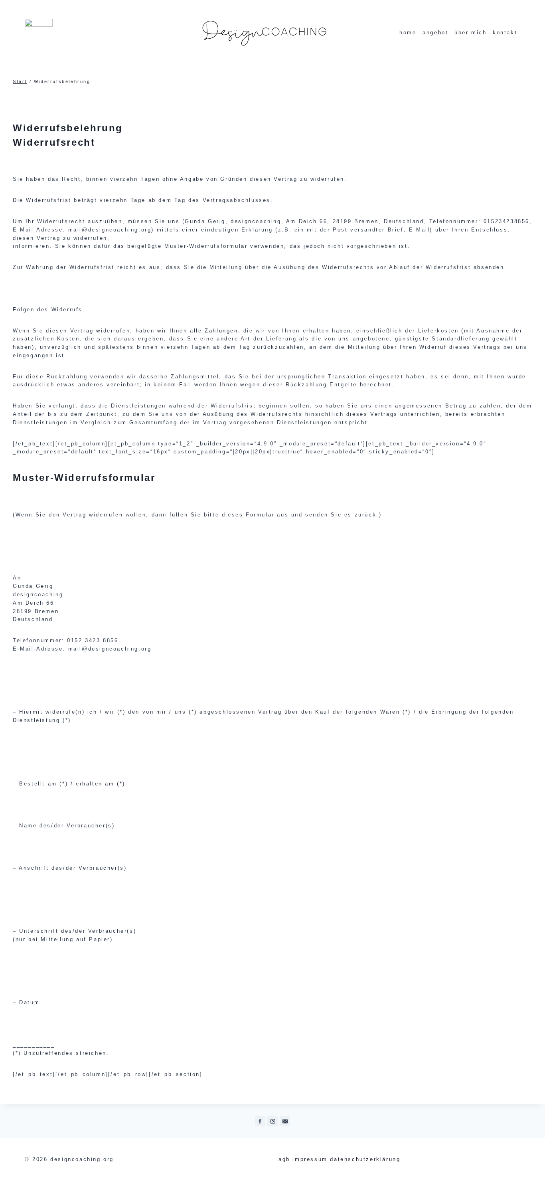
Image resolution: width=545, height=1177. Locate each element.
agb (284, 1159)
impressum (309, 1159)
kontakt (505, 33)
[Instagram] (272, 1121)
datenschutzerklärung (365, 1159)
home (407, 33)
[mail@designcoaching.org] (285, 1121)
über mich (470, 33)
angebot (435, 33)
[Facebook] (260, 1121)
